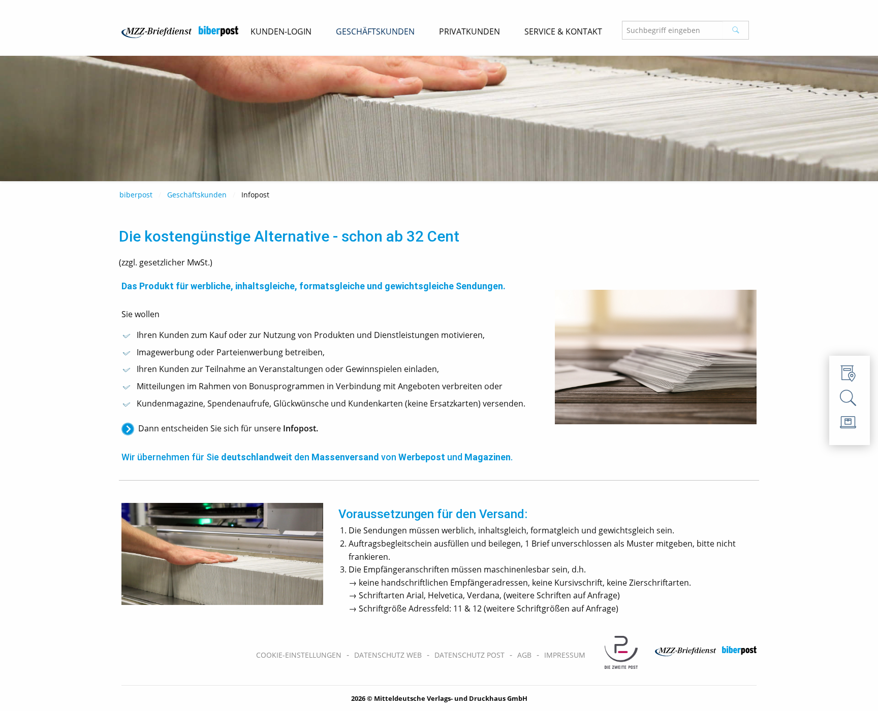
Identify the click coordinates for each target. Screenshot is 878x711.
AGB (524, 655)
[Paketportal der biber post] (849, 425)
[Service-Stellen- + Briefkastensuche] (849, 376)
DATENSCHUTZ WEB (388, 655)
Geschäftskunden (197, 194)
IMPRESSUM (564, 655)
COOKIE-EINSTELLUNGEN (298, 655)
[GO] (735, 30)
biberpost (135, 194)
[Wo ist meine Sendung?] (849, 400)
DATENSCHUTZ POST (469, 655)
